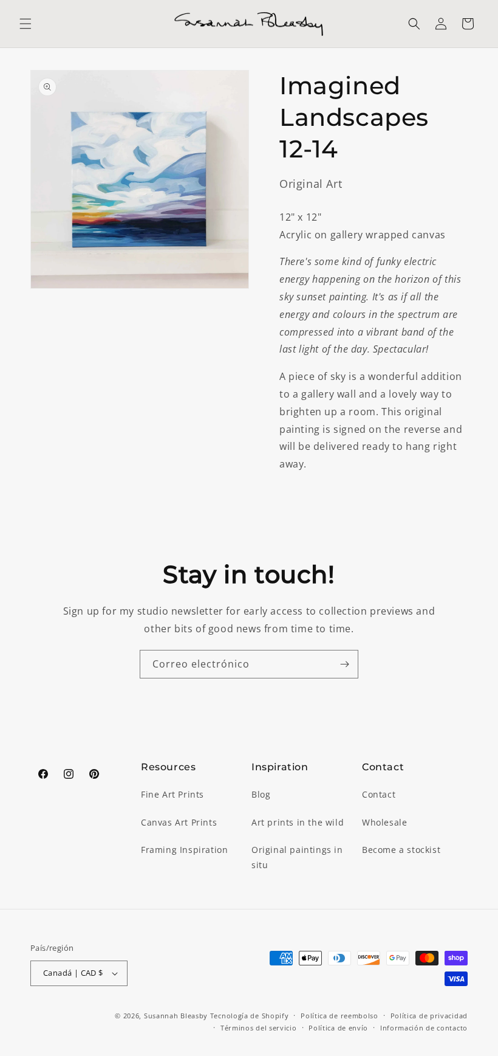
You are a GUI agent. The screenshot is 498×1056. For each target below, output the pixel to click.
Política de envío (338, 1027)
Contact (378, 794)
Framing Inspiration (184, 849)
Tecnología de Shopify (249, 1015)
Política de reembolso (339, 1015)
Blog (260, 794)
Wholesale (384, 822)
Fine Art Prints (172, 794)
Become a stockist (401, 849)
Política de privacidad (429, 1015)
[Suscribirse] (344, 664)
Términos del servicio (258, 1027)
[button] (25, 23)
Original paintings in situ (297, 857)
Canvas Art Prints (179, 822)
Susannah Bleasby (176, 1015)
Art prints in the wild (297, 822)
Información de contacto (424, 1027)
